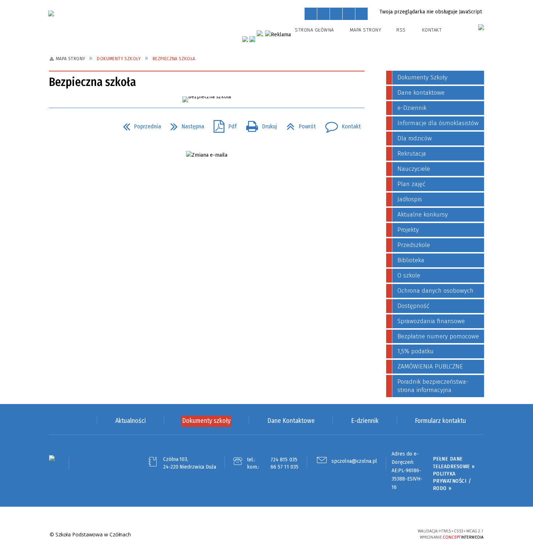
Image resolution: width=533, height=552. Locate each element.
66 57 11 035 (284, 467)
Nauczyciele (413, 169)
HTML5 (359, 534)
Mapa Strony (365, 30)
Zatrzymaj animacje (311, 14)
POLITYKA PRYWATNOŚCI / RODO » (452, 481)
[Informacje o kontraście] (361, 14)
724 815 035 (283, 459)
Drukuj (258, 124)
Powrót (298, 124)
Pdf (222, 124)
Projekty (408, 230)
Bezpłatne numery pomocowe (438, 336)
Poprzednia (139, 124)
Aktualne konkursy (422, 214)
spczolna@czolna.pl (354, 461)
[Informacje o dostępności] (323, 14)
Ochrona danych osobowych (435, 290)
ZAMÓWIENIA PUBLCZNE (430, 366)
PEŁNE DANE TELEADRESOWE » (454, 462)
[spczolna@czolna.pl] (206, 155)
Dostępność (413, 306)
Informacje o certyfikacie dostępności (266, 535)
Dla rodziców (414, 138)
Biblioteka (410, 260)
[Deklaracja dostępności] (336, 14)
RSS (401, 30)
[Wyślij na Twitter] (69, 126)
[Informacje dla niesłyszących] (349, 14)
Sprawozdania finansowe (431, 321)
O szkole (408, 275)
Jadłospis (409, 199)
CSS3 (370, 534)
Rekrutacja (411, 153)
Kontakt (432, 30)
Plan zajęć (411, 184)
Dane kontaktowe (421, 92)
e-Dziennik (411, 108)
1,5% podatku (415, 351)
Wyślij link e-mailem (82, 126)
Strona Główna (314, 30)
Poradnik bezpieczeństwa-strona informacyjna (432, 386)
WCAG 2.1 (392, 533)
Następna (184, 124)
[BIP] (481, 27)
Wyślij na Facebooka (56, 126)
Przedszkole (413, 245)
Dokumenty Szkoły (422, 77)
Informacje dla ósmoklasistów (438, 123)
